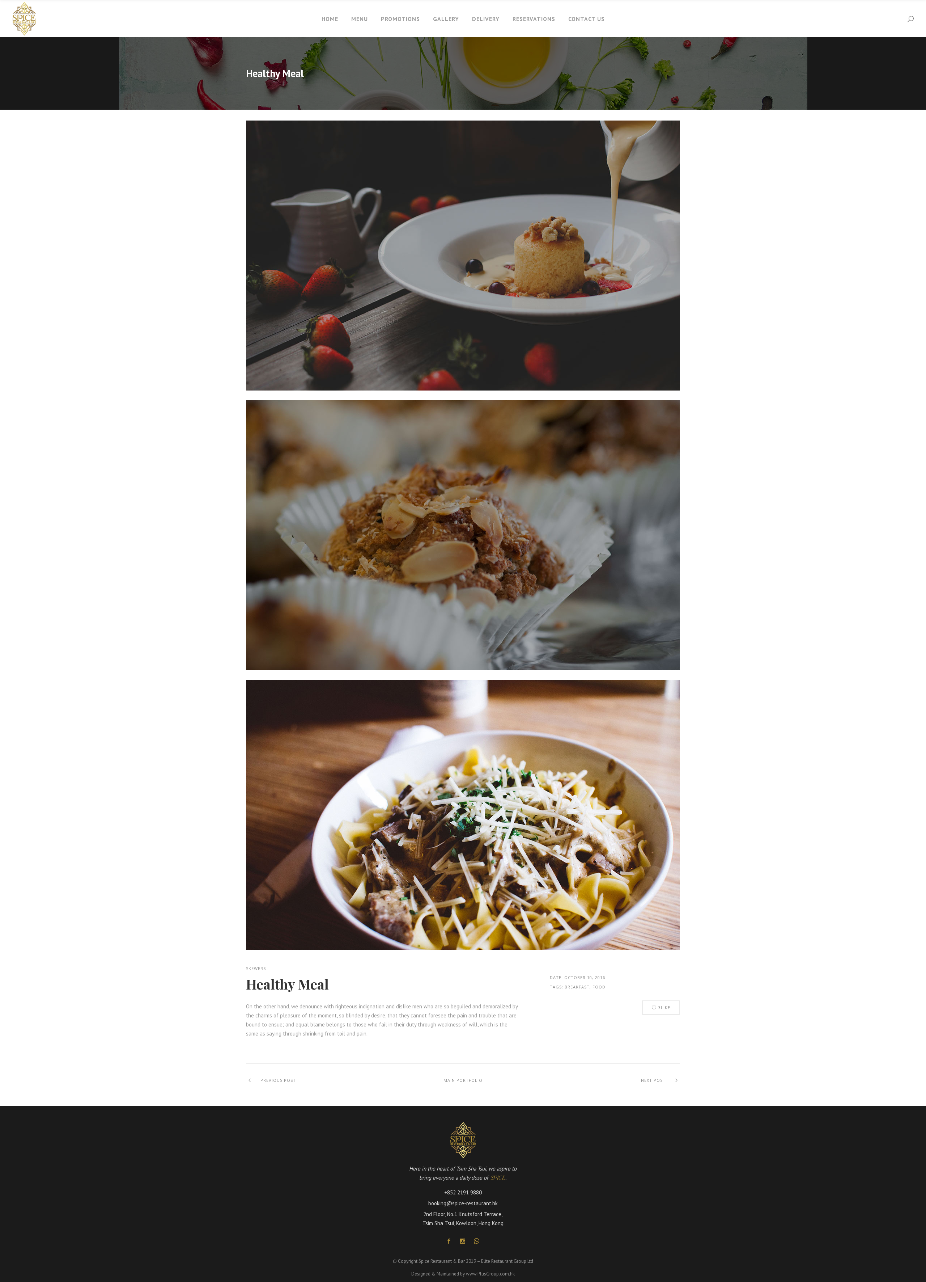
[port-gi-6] (463, 948)
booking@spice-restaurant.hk (463, 1203)
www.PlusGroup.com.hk (490, 1274)
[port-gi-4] (463, 388)
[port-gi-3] (463, 668)
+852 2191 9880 (463, 1192)
